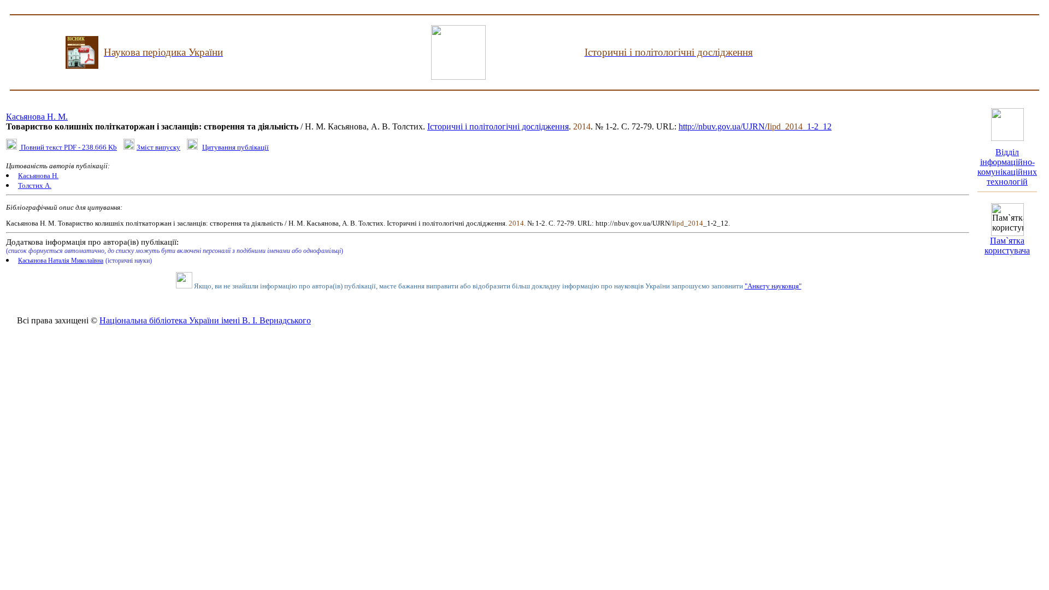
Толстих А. (34, 185)
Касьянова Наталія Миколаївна (60, 260)
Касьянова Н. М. (37, 116)
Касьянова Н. (38, 176)
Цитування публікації (235, 147)
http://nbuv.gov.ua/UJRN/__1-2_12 (755, 126)
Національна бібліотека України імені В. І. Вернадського (205, 320)
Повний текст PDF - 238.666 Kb (68, 147)
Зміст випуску (158, 147)
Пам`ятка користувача (1007, 245)
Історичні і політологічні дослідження (498, 126)
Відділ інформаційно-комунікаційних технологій (1007, 167)
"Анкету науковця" (773, 286)
